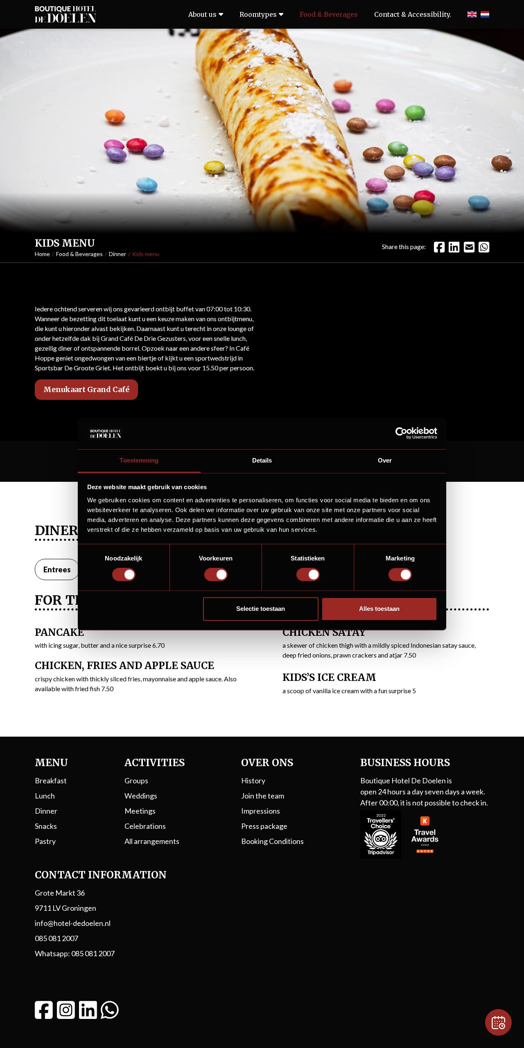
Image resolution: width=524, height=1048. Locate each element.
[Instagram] (66, 1010)
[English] (472, 14)
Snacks (46, 825)
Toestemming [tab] (139, 460)
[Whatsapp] (110, 1010)
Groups (136, 780)
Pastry (45, 841)
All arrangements (151, 841)
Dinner (117, 253)
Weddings (140, 795)
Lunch (45, 795)
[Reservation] (498, 1022)
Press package (264, 825)
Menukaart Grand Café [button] (86, 389)
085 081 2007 (56, 938)
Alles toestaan (379, 608)
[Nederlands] (485, 14)
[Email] (469, 246)
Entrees (57, 569)
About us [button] (202, 14)
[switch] (216, 574)
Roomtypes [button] (258, 14)
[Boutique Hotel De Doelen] (65, 14)
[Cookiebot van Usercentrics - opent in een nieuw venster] (401, 433)
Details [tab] (262, 460)
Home (42, 253)
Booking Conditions (272, 841)
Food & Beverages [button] (329, 14)
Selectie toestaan (260, 608)
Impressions (260, 810)
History (253, 780)
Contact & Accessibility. (412, 14)
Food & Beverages (79, 253)
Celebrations (145, 825)
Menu (51, 762)
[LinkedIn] (454, 246)
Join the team (262, 795)
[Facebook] (439, 246)
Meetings (140, 810)
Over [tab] (385, 460)
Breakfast (51, 780)
